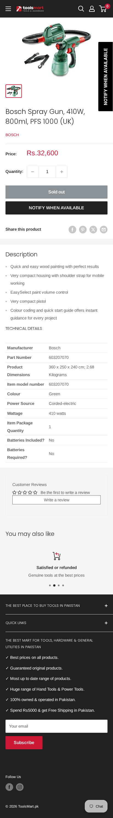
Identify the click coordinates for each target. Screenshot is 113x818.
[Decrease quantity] (32, 172)
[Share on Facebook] (72, 229)
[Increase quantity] (61, 172)
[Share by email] (104, 229)
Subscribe (24, 742)
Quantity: (14, 171)
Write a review (56, 499)
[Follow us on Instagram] (20, 787)
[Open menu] (8, 9)
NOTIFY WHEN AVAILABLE (56, 207)
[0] (103, 8)
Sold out (56, 192)
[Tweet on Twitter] (93, 229)
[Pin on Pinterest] (83, 229)
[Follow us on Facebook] (9, 787)
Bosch (12, 135)
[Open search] (81, 9)
